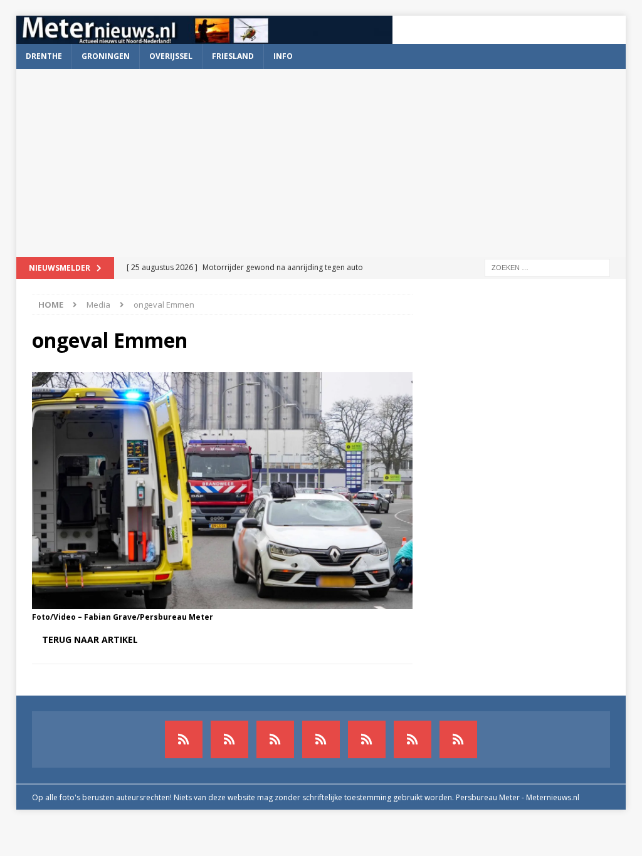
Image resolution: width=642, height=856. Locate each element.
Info (283, 56)
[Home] (321, 739)
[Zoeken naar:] (547, 267)
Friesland (233, 56)
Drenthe (44, 56)
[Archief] (184, 739)
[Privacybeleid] (412, 739)
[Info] (367, 739)
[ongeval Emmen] (222, 601)
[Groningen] (275, 739)
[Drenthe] (229, 739)
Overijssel (170, 56)
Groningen (106, 56)
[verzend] (458, 739)
